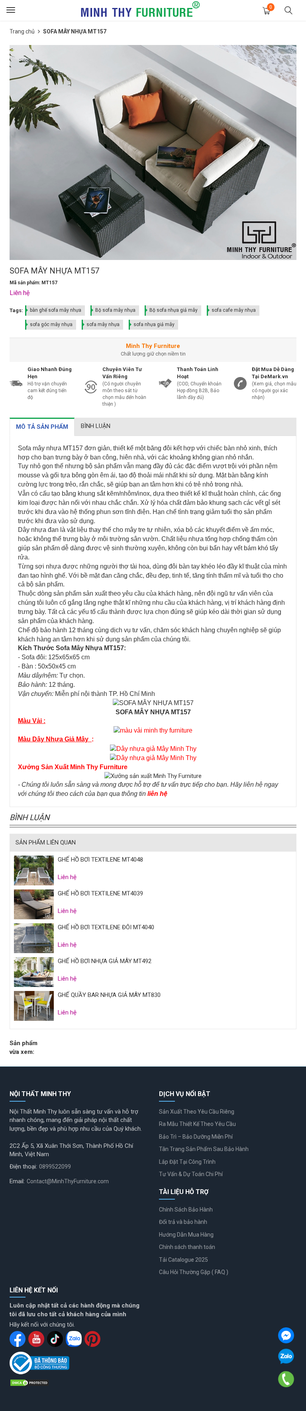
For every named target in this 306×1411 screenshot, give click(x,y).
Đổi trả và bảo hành (183, 1222)
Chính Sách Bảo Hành (186, 1209)
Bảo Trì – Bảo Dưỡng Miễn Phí (196, 1136)
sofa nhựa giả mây (154, 324)
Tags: (16, 310)
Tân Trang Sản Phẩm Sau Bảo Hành (204, 1149)
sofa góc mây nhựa (51, 324)
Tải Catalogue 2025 (183, 1260)
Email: (17, 1181)
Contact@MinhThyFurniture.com (68, 1181)
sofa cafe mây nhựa (234, 310)
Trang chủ (22, 31)
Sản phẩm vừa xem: (23, 1047)
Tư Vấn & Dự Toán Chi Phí (191, 1174)
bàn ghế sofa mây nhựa (55, 310)
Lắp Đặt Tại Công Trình (187, 1162)
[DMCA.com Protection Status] (29, 1382)
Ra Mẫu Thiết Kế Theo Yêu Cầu (197, 1124)
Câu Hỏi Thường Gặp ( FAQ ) (193, 1272)
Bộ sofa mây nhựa (115, 310)
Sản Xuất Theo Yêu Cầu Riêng (196, 1111)
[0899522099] (286, 1379)
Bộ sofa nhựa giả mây (173, 310)
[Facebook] (286, 1335)
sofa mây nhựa (103, 324)
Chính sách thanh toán (187, 1247)
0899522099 (55, 1166)
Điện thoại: (23, 1166)
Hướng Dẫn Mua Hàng (186, 1234)
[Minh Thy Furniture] (140, 10)
